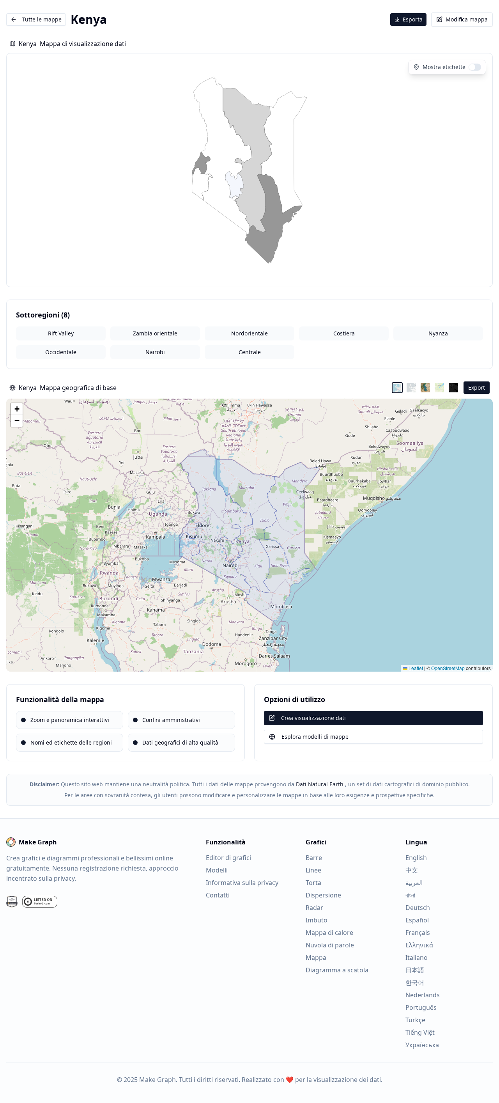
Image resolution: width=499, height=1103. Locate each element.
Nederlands (422, 995)
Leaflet (415, 668)
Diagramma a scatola (337, 970)
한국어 (414, 982)
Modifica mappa (467, 19)
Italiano (416, 957)
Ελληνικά (419, 945)
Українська (422, 1045)
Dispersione (323, 895)
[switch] (475, 67)
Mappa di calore (329, 932)
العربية (414, 882)
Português (421, 1007)
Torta (313, 882)
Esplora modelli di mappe (315, 736)
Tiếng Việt (420, 1032)
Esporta (413, 19)
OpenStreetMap (448, 668)
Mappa (316, 957)
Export (476, 387)
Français (417, 932)
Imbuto (316, 920)
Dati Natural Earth (319, 784)
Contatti (218, 895)
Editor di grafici (228, 857)
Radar (314, 907)
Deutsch (417, 907)
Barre (314, 857)
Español (417, 920)
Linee (313, 870)
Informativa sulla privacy (242, 882)
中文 (411, 870)
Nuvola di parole (330, 945)
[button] (17, 409)
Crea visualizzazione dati (313, 718)
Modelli (217, 870)
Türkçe (415, 1020)
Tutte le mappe (42, 19)
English (416, 857)
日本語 (414, 970)
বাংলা (410, 895)
